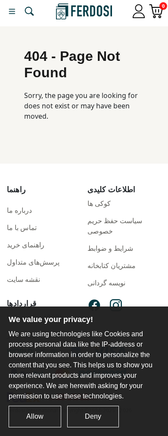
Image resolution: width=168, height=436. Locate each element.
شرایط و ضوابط (110, 248)
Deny (93, 416)
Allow (35, 416)
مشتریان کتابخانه (111, 265)
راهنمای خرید (25, 245)
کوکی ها (99, 203)
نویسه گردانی (106, 283)
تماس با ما (22, 227)
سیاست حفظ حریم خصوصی (114, 226)
